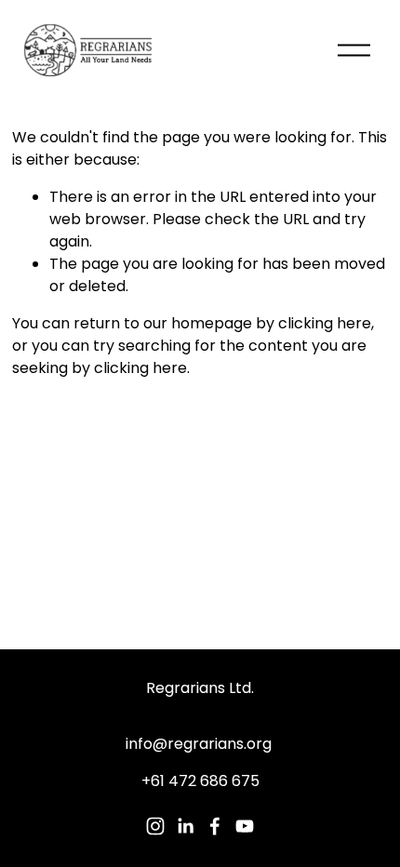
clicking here (324, 323)
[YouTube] (244, 826)
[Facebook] (215, 826)
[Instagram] (155, 826)
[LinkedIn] (185, 826)
